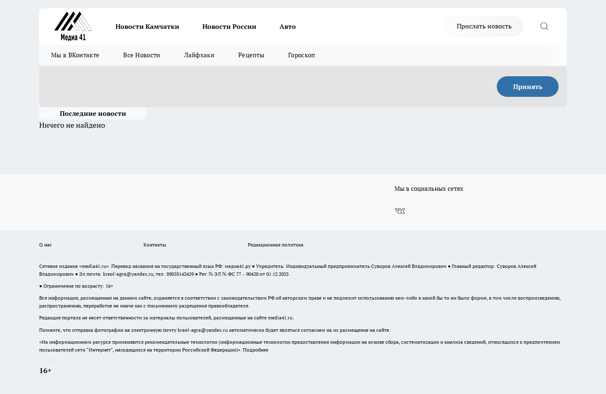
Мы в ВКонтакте (75, 55)
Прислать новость (484, 26)
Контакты (154, 245)
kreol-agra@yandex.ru (128, 274)
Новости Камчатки (147, 26)
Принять (528, 86)
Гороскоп (301, 55)
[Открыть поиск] (544, 26)
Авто (288, 26)
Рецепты (251, 55)
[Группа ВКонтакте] (400, 211)
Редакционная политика (275, 245)
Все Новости (141, 55)
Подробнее (255, 350)
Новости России (229, 26)
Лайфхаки (199, 55)
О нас (45, 245)
